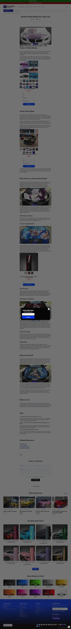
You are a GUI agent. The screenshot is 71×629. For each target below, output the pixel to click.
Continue (28, 317)
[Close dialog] (49, 309)
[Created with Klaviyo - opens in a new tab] (35, 320)
